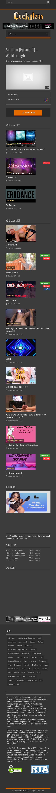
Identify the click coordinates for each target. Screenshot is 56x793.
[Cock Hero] (28, 18)
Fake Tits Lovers (22, 657)
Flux (25, 661)
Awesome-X (23, 642)
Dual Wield (26, 653)
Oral (23, 673)
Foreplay (32, 661)
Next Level (11, 300)
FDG (41, 657)
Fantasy (34, 657)
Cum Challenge (13, 653)
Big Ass (40, 642)
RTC (24, 676)
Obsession (11, 177)
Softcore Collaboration (16, 680)
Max (9, 673)
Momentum (11, 244)
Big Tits (11, 646)
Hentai (26, 665)
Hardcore (17, 665)
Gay (9, 665)
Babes (32, 642)
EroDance (11, 205)
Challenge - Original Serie (17, 649)
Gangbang (42, 661)
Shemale (32, 676)
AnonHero (12, 642)
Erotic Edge (37, 653)
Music (16, 673)
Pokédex (30, 673)
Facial (10, 657)
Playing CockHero (16, 61)
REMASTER (12, 272)
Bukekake (28, 646)
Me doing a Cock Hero (17, 386)
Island (23, 669)
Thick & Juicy (32, 680)
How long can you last (39, 665)
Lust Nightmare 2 (14, 473)
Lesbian (37, 669)
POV (38, 673)
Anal (39, 638)
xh (18, 684)
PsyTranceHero (14, 676)
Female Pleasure (14, 661)
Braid (8, 359)
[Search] (48, 2)
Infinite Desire (13, 669)
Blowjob (19, 646)
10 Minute (11, 638)
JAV (29, 669)
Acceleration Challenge (26, 638)
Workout (11, 684)
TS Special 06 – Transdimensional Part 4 (25, 149)
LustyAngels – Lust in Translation (22, 445)
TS (41, 680)
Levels (44, 669)
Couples (33, 649)
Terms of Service (14, 717)
